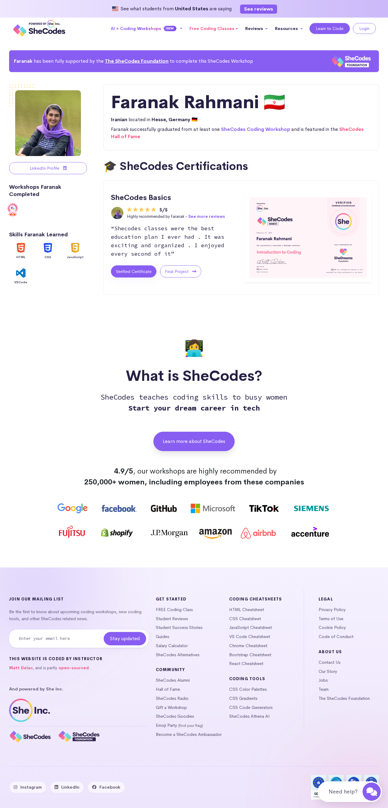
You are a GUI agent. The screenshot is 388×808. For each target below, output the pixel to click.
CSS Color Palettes (248, 689)
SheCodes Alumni (173, 680)
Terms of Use (331, 618)
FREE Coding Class (174, 609)
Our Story (328, 671)
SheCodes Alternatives (177, 654)
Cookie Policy (332, 627)
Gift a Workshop (171, 707)
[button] (146, 28)
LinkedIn (70, 787)
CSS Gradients (243, 698)
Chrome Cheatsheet (248, 645)
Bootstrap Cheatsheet (250, 654)
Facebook (109, 787)
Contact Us (329, 662)
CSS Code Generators (251, 707)
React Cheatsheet (246, 663)
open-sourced (74, 667)
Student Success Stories (179, 627)
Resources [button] (287, 28)
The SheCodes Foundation (137, 61)
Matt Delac (21, 667)
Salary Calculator (172, 645)
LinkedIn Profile (45, 168)
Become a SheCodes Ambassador (189, 734)
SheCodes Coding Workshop (255, 129)
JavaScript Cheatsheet (250, 627)
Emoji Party (166, 725)
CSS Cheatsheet (245, 618)
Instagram (31, 787)
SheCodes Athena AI (249, 716)
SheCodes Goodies (175, 716)
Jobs (323, 680)
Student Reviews (172, 618)
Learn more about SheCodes (194, 441)
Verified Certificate (134, 271)
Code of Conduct (336, 636)
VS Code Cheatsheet (249, 636)
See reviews (258, 9)
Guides (162, 636)
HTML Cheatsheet (246, 609)
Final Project (177, 271)
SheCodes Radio (172, 698)
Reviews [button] (254, 28)
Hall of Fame (168, 689)
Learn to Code (329, 28)
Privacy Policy (332, 609)
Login (364, 28)
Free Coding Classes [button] (211, 28)
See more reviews (206, 216)
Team (324, 689)
